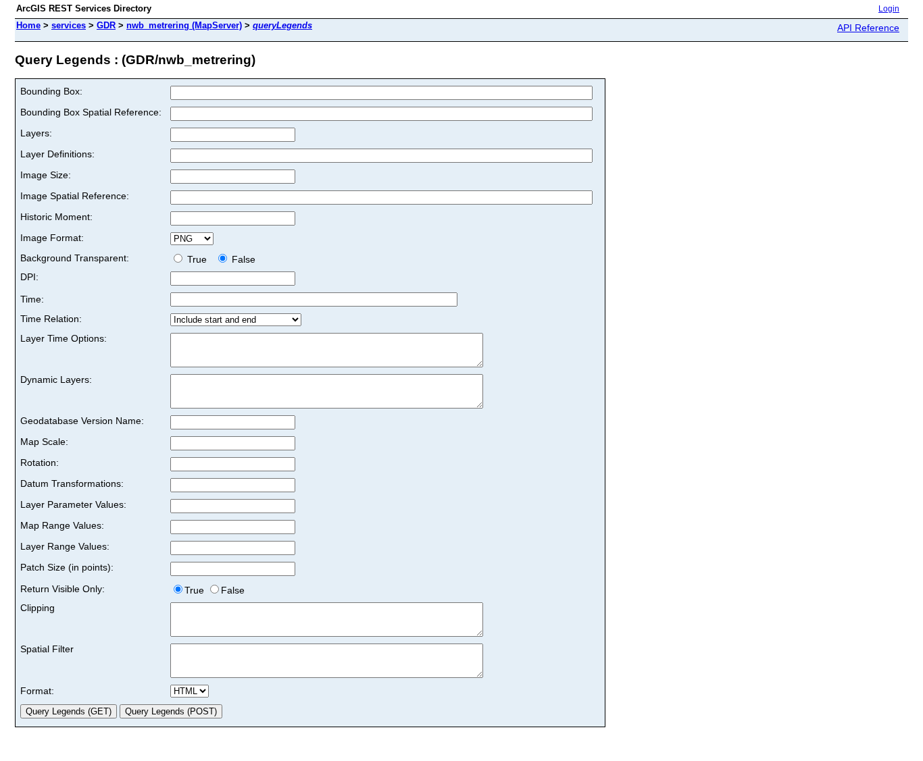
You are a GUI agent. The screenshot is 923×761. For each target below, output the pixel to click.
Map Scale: (44, 441)
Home (28, 25)
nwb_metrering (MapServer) (184, 25)
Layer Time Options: (63, 338)
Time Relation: (51, 318)
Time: (32, 299)
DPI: (29, 276)
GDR (106, 25)
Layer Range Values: (64, 546)
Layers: (36, 133)
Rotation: (39, 462)
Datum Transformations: (72, 483)
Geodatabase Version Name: (82, 420)
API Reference (868, 27)
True (198, 259)
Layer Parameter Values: (73, 504)
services (68, 25)
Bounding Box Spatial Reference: (90, 112)
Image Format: (52, 237)
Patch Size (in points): (67, 567)
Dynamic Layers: (56, 379)
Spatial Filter (47, 649)
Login (888, 9)
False (242, 259)
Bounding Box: (51, 91)
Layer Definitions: (57, 154)
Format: (37, 690)
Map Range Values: (62, 525)
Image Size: (45, 174)
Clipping (37, 607)
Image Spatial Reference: (74, 195)
